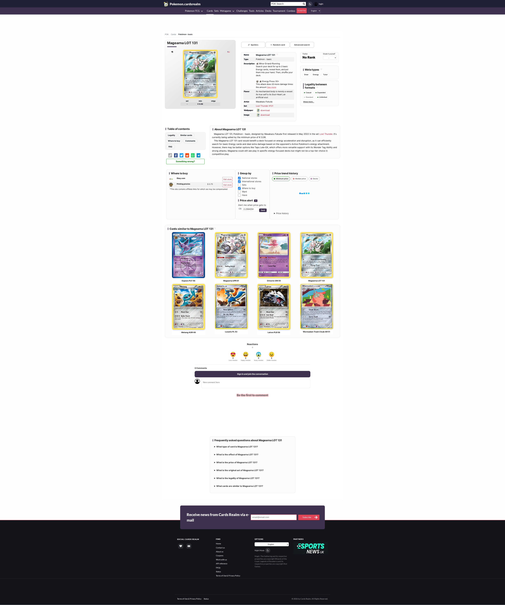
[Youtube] (188, 546)
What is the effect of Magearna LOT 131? (237, 454)
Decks (315, 179)
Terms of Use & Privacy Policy (228, 576)
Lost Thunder (325, 134)
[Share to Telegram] (198, 155)
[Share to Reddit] (187, 155)
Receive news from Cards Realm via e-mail (218, 517)
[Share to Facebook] (176, 155)
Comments (190, 141)
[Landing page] (166, 4)
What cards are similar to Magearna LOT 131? (239, 486)
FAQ (170, 146)
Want (244, 191)
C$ (240, 209)
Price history (282, 213)
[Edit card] (277, 55)
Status (218, 571)
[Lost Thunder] (172, 51)
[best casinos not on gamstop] (310, 548)
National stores (249, 178)
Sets (244, 184)
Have (244, 195)
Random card (279, 45)
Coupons (219, 555)
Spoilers (254, 45)
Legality (171, 135)
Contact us (220, 548)
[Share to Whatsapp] (193, 155)
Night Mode (259, 550)
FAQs (218, 567)
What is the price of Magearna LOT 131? (236, 462)
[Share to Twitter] (181, 155)
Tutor (325, 74)
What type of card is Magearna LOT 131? (237, 446)
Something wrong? (185, 161)
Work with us (221, 559)
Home (218, 543)
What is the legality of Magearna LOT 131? (237, 478)
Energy (316, 74)
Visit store (227, 179)
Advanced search (302, 45)
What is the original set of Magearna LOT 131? (240, 470)
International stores (251, 181)
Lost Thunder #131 (264, 106)
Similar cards (186, 135)
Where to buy (174, 141)
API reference (221, 563)
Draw (306, 74)
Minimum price (282, 179)
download (265, 110)
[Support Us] (180, 546)
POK (167, 34)
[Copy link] (170, 155)
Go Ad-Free (302, 11)
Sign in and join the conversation (252, 374)
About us (219, 551)
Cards (173, 34)
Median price (300, 179)
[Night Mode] (310, 4)
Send (263, 210)
